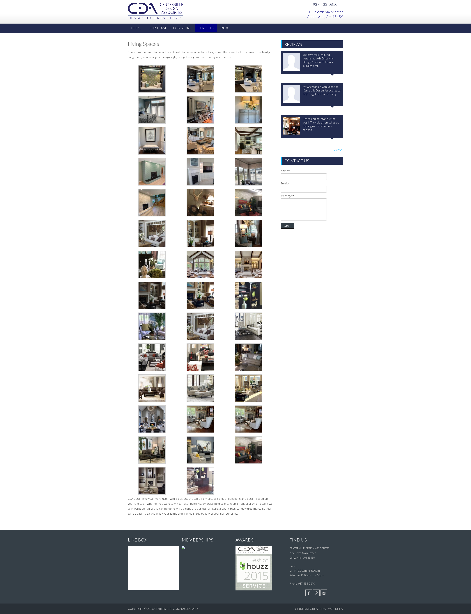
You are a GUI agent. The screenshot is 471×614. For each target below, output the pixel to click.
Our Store (182, 28)
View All (338, 149)
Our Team (157, 28)
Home (136, 28)
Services (206, 28)
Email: (285, 183)
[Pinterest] (316, 593)
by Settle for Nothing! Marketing (319, 608)
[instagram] (324, 593)
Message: (287, 196)
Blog (225, 28)
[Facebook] (308, 593)
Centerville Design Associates (176, 608)
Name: (286, 171)
